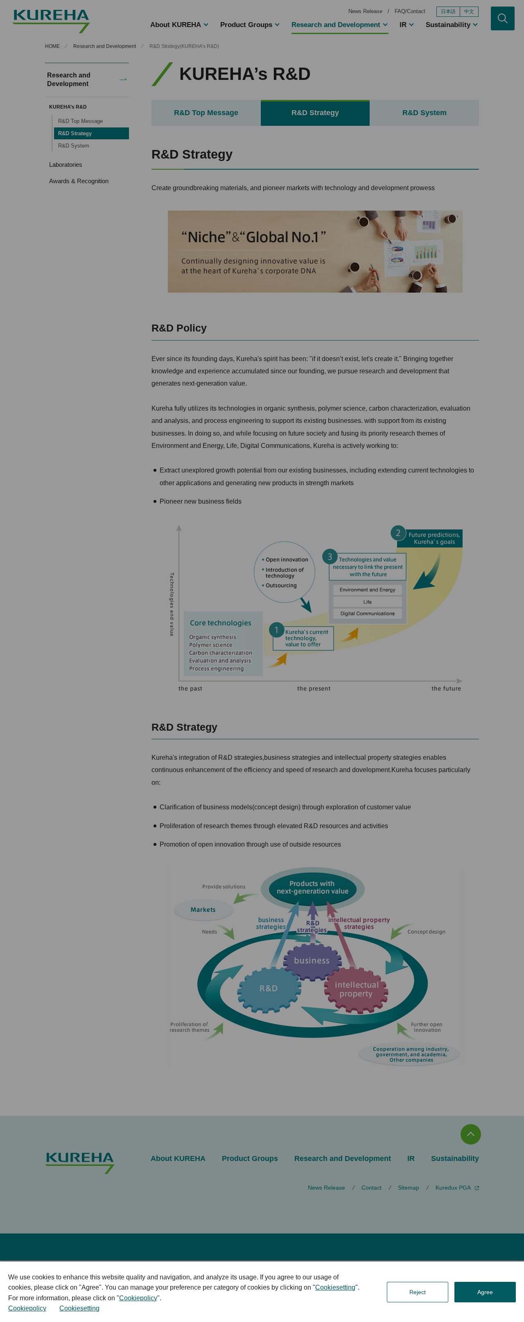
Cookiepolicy (138, 1298)
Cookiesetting (335, 1287)
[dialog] (262, 1291)
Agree (485, 1292)
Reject (417, 1292)
